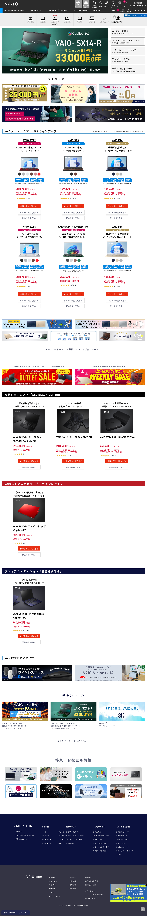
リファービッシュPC (81, 10)
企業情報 (73, 881)
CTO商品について (122, 839)
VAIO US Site (90, 898)
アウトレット (65, 10)
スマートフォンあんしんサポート (70, 839)
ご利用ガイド (113, 6)
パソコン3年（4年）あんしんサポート (72, 836)
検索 (100, 6)
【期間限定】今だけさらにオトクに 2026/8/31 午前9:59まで (37, 366)
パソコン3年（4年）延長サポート (70, 832)
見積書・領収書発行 (100, 851)
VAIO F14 (117, 140)
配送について (121, 843)
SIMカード (45, 836)
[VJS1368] (73, 165)
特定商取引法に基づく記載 (25, 835)
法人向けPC (139, 10)
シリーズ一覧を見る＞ (29, 213)
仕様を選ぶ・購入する (29, 206)
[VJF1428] (117, 165)
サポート (106, 6)
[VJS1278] (29, 165)
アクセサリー (51, 10)
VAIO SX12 (29, 140)
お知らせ (73, 877)
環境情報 (73, 889)
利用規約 (19, 831)
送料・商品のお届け (100, 843)
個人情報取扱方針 (91, 881)
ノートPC (45, 832)
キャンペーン (96, 10)
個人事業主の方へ (86, 6)
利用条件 (88, 877)
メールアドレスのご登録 (94, 895)
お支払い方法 (98, 839)
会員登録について (122, 832)
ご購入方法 (97, 832)
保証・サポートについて (125, 851)
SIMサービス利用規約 (66, 843)
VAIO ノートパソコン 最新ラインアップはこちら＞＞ (73, 349)
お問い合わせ (90, 891)
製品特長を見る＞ (29, 218)
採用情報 (73, 885)
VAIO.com (34, 877)
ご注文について (121, 836)
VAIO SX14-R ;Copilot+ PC (73, 226)
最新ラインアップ (36, 10)
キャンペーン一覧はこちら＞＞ (73, 741)
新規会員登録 (94, 6)
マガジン (52, 885)
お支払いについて (122, 847)
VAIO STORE (24, 826)
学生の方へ (78, 6)
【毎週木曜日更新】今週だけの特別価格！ (109, 366)
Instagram (23, 839)
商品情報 (52, 877)
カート (126, 6)
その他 (118, 854)
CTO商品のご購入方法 (101, 836)
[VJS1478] (29, 252)
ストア (51, 892)
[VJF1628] (117, 252)
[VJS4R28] (73, 252)
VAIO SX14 (29, 226)
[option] (55, 50)
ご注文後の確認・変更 (101, 847)
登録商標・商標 (90, 885)
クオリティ (53, 881)
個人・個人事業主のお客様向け (15, 10)
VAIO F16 (117, 226)
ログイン (119, 6)
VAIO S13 (73, 140)
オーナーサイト (54, 896)
